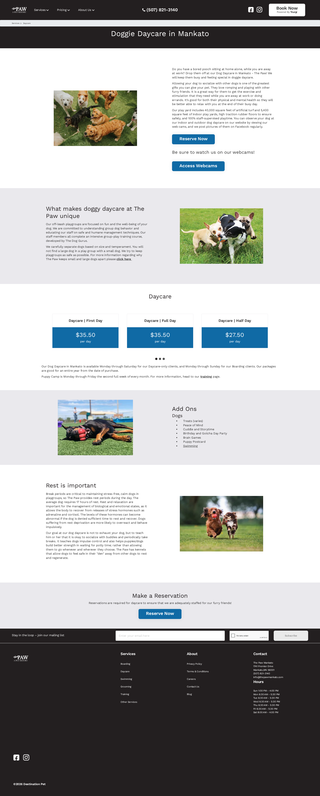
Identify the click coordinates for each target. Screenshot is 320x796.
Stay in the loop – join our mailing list (38, 635)
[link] (249, 9)
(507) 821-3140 (162, 9)
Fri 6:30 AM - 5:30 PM (265, 708)
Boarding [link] (125, 663)
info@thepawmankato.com (268, 677)
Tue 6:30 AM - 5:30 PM (266, 697)
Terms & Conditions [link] (198, 671)
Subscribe (291, 635)
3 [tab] (164, 359)
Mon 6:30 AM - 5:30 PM (266, 694)
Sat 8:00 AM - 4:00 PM (266, 712)
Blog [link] (189, 694)
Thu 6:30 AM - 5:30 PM (266, 705)
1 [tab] (156, 359)
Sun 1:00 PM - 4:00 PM (266, 690)
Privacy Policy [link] (194, 663)
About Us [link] (84, 10)
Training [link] (125, 694)
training (206, 376)
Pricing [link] (61, 10)
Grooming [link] (126, 686)
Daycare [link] (125, 671)
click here (124, 259)
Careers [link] (191, 679)
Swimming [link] (126, 679)
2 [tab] (160, 359)
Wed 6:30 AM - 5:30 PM (266, 701)
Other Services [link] (129, 702)
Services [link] (39, 10)
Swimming (190, 446)
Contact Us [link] (193, 686)
